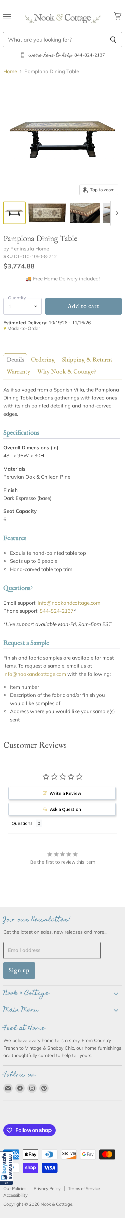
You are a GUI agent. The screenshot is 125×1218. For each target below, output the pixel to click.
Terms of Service (84, 1188)
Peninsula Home (29, 248)
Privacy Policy (47, 1188)
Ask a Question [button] (65, 809)
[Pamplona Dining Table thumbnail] (14, 213)
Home (10, 71)
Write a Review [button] (65, 793)
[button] (6, 1168)
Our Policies (14, 1188)
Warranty (18, 372)
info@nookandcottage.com (69, 603)
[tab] (14, 360)
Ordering (43, 360)
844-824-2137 (57, 611)
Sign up (19, 970)
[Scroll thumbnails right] (115, 213)
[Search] (113, 39)
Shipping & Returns (87, 360)
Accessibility (15, 1195)
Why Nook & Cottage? (66, 372)
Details (15, 360)
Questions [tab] (22, 823)
